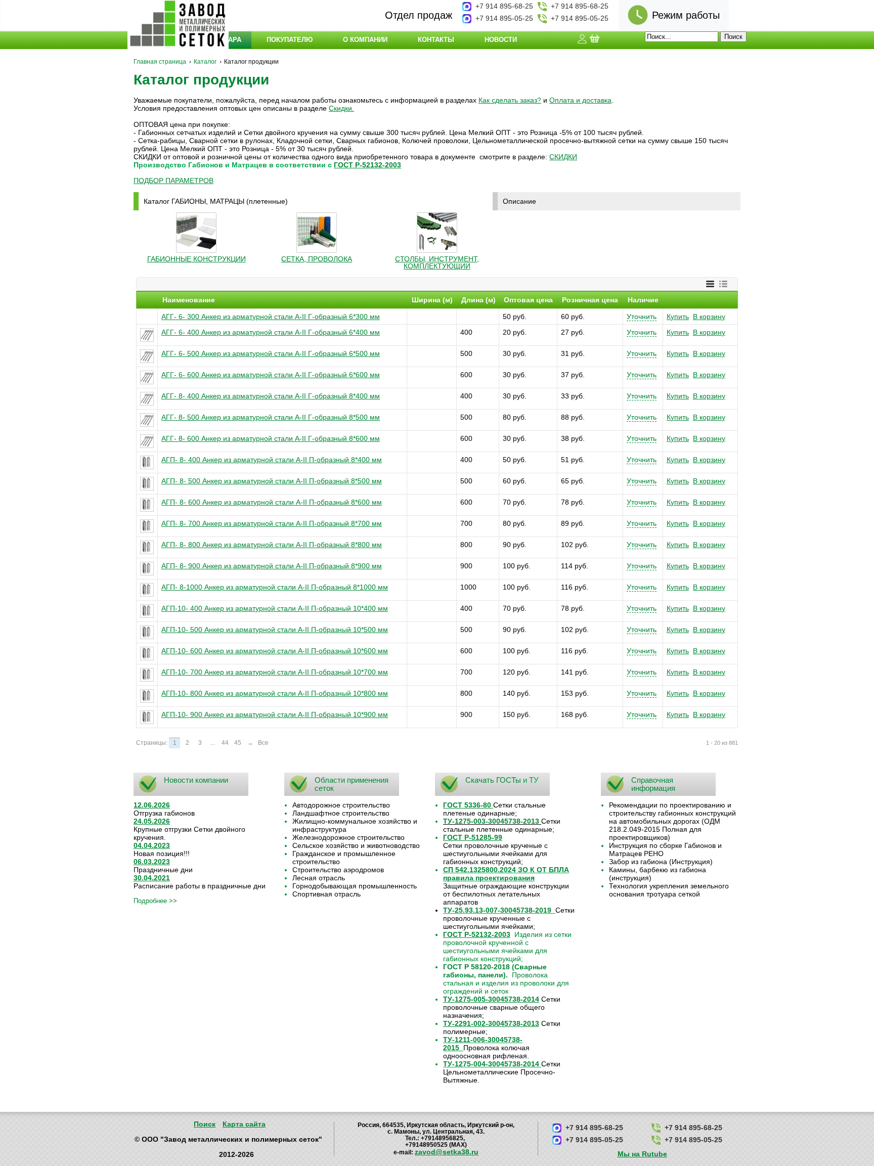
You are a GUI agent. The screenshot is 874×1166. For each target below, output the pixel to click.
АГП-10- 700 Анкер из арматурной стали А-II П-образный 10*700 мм (274, 672)
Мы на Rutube (642, 1154)
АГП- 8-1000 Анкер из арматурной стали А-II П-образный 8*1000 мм (274, 587)
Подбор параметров (173, 180)
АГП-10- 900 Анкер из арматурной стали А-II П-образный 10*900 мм (274, 714)
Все (263, 742)
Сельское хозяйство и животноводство (356, 845)
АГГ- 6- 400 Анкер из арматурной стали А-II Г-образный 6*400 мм (270, 332)
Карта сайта (244, 1124)
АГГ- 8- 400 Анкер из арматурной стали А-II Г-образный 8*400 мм (270, 396)
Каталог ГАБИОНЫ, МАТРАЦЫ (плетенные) (216, 201)
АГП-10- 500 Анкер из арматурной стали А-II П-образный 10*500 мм (274, 629)
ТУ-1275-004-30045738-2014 (491, 1064)
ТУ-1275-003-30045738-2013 (491, 821)
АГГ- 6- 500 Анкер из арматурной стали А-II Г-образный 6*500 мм (270, 353)
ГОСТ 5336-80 (467, 805)
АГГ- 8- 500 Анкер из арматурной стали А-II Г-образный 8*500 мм (270, 417)
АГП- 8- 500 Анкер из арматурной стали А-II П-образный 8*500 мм (271, 481)
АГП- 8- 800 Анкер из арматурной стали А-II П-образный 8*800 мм (271, 545)
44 (225, 742)
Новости (501, 39)
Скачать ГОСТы (493, 780)
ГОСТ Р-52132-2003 (367, 165)
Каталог (205, 61)
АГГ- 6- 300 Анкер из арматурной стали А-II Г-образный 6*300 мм (270, 316)
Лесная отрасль (318, 878)
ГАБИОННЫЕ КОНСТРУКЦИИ (196, 259)
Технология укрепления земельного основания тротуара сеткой (669, 890)
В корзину (709, 316)
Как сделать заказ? (509, 100)
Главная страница (160, 61)
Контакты (436, 39)
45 (237, 742)
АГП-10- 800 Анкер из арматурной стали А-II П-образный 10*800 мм (274, 693)
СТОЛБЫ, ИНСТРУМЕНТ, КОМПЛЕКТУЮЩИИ (437, 262)
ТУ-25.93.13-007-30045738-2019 (497, 910)
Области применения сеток (351, 784)
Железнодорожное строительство (348, 837)
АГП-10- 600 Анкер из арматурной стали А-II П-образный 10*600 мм (274, 651)
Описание (519, 201)
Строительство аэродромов (338, 870)
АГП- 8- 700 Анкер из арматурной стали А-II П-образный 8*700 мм (271, 523)
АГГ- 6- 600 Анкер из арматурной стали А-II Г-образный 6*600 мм (270, 375)
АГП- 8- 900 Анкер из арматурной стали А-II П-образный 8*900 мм (271, 566)
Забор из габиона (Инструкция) (661, 862)
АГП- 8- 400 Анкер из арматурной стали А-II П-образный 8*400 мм (271, 460)
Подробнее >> (155, 901)
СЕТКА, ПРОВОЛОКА (316, 259)
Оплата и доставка (580, 100)
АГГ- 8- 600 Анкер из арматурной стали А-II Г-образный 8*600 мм (270, 438)
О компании (365, 39)
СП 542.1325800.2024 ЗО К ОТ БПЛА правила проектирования (506, 874)
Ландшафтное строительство (340, 813)
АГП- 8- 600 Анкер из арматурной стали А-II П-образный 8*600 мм (271, 502)
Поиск (204, 1124)
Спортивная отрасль (326, 894)
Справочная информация (653, 784)
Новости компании (196, 780)
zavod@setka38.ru (446, 1152)
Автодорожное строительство (341, 805)
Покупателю (290, 39)
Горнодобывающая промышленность (354, 886)
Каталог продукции (201, 79)
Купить (678, 316)
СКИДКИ (563, 157)
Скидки (340, 108)
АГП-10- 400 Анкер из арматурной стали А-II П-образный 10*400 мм (274, 608)
